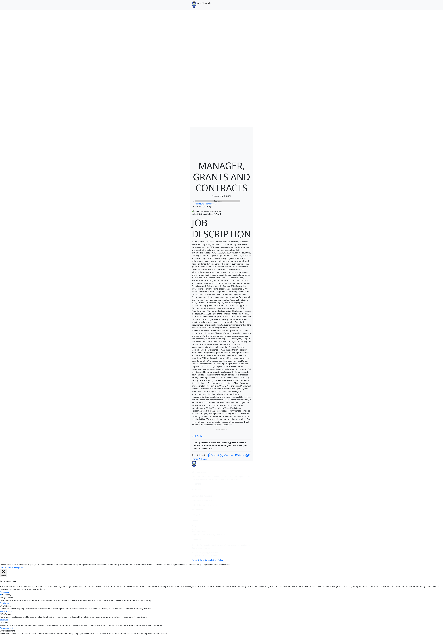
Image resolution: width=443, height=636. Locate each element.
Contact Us (196, 526)
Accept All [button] (18, 567)
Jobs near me (197, 509)
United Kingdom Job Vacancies (205, 505)
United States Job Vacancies (204, 500)
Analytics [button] (4, 619)
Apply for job (197, 436)
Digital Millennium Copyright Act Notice (209, 534)
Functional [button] (4, 603)
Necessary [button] (4, 592)
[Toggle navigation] (248, 5)
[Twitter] (196, 484)
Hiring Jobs (196, 514)
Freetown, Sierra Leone (205, 204)
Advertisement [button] (6, 628)
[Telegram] (199, 484)
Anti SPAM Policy (199, 531)
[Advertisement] (221, 143)
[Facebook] (193, 484)
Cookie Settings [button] (7, 567)
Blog (194, 529)
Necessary (6, 594)
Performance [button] (6, 611)
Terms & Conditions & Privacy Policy (207, 560)
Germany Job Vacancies (202, 496)
